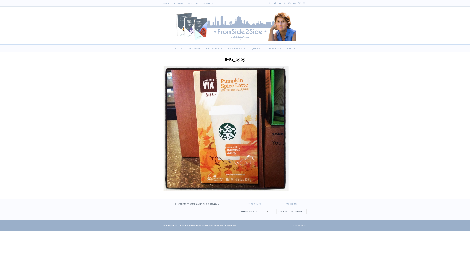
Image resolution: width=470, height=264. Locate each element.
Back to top (298, 225)
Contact (208, 3)
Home (166, 3)
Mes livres (193, 3)
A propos (179, 3)
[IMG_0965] (226, 190)
